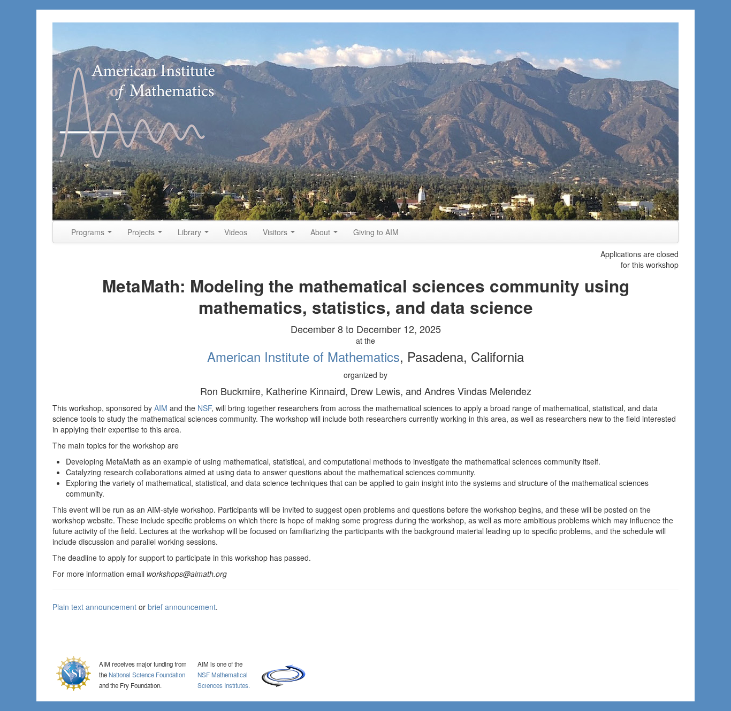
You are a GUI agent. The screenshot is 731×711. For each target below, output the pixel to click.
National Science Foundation (147, 674)
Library (190, 232)
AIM (160, 408)
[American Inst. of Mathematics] (365, 121)
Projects (142, 232)
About (321, 232)
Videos (235, 232)
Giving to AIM (376, 232)
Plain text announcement (94, 606)
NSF (204, 408)
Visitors (276, 232)
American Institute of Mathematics (303, 356)
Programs (88, 232)
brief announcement (182, 606)
